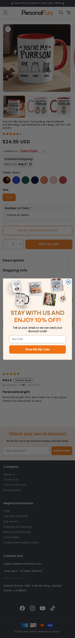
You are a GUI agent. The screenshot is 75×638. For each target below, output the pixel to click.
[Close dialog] (68, 282)
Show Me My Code (37, 349)
